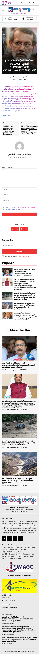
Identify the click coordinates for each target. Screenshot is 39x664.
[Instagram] (21, 2)
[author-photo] (3, 370)
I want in (18, 251)
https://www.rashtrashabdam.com (19, 157)
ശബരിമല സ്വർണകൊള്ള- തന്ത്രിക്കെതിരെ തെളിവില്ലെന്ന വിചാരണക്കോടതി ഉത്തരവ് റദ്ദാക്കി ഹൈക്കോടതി (8, 129)
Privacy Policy (24, 256)
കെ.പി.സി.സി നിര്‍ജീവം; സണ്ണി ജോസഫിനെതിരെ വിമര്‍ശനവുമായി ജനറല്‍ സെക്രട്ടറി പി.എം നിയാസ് (24, 272)
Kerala (19, 56)
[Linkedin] (25, 2)
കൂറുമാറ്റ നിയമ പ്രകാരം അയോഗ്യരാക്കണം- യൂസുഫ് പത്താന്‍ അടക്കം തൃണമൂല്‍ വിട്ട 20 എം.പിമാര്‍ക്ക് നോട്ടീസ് (25, 316)
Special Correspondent (21, 77)
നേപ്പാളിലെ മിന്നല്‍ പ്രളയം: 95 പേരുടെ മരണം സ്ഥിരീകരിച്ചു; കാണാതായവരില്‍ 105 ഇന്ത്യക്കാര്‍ (24, 306)
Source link (6, 116)
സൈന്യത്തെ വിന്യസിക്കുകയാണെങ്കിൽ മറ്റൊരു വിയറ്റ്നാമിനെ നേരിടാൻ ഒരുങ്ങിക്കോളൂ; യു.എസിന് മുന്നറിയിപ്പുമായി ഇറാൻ (29, 129)
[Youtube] (33, 2)
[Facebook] (17, 2)
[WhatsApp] (26, 229)
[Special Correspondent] (19, 146)
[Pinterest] (22, 229)
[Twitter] (29, 2)
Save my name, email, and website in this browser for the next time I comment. (19, 208)
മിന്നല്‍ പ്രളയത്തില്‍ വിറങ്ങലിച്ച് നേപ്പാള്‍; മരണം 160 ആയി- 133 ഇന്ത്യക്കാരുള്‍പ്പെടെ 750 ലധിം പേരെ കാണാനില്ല (24, 296)
